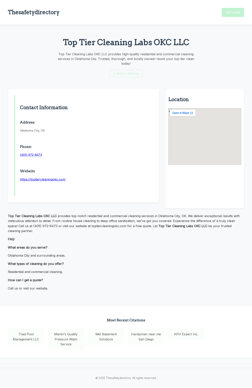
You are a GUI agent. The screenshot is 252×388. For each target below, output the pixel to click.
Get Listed (233, 12)
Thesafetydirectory (33, 12)
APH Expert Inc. (186, 334)
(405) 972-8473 (31, 155)
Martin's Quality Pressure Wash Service (66, 339)
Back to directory (126, 73)
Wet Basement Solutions (106, 336)
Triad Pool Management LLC (26, 336)
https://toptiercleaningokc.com (42, 179)
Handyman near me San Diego (146, 336)
